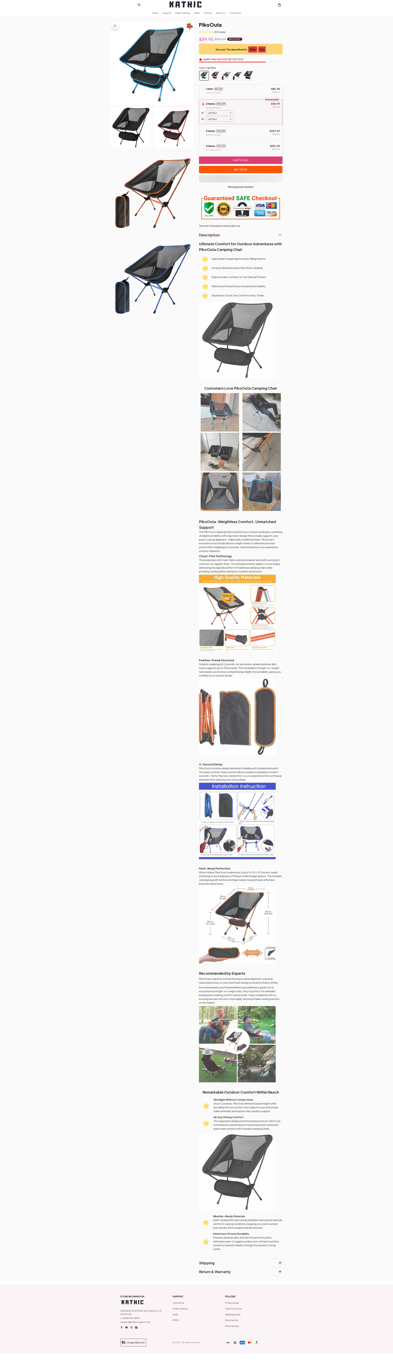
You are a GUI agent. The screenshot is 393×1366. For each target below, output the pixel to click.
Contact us (178, 1302)
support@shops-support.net (135, 1322)
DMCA (176, 1320)
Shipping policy (233, 1314)
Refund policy (232, 1326)
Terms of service (233, 1308)
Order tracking (180, 1308)
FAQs (175, 1314)
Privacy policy (232, 1302)
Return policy (232, 1320)
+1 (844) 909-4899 (130, 1318)
